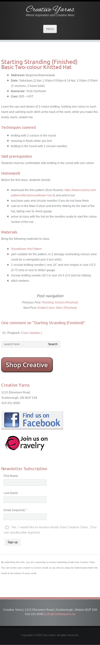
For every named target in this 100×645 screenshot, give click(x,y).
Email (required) (15, 510)
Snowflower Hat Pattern (26, 249)
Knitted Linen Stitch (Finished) (57, 307)
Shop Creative (27, 364)
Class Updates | (31, 333)
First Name (11, 476)
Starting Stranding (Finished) (39, 61)
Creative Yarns (50, 9)
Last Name (11, 493)
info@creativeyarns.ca (60, 614)
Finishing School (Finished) (60, 302)
